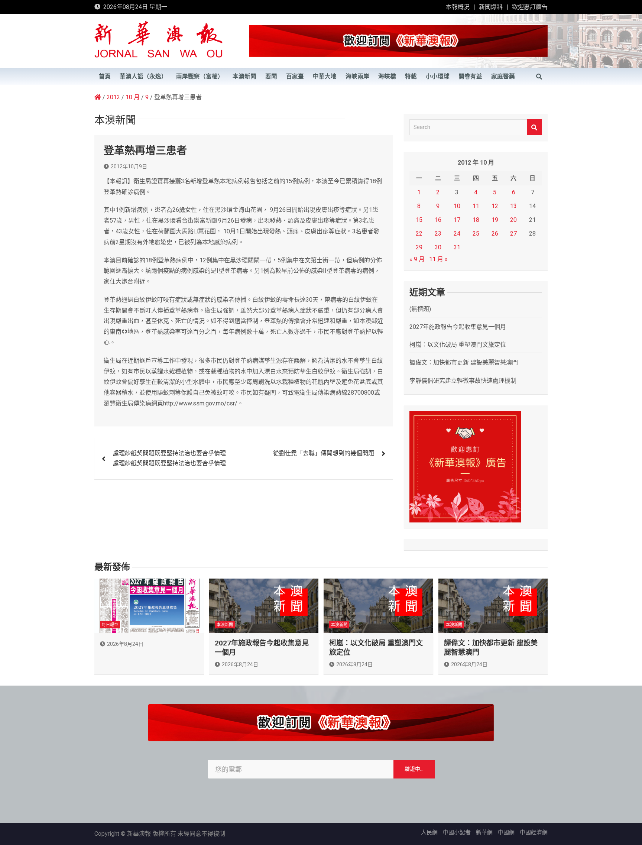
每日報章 (110, 624)
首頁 (105, 76)
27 (513, 233)
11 (476, 206)
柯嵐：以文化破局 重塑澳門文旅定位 (457, 344)
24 (457, 233)
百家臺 (295, 76)
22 (419, 233)
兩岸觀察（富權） (200, 76)
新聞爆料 (491, 6)
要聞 (271, 76)
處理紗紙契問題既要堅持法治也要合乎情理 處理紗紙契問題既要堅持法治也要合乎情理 (169, 458)
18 (476, 219)
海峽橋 (387, 76)
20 (513, 219)
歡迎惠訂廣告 (530, 6)
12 (495, 206)
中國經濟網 (534, 832)
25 (476, 233)
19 (495, 219)
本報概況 (458, 6)
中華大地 (325, 76)
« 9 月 (417, 259)
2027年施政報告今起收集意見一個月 (457, 326)
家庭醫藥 (503, 76)
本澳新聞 (244, 76)
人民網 (429, 832)
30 (438, 247)
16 (438, 219)
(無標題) (420, 309)
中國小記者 (457, 832)
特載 (411, 76)
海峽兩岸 (357, 76)
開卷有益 (470, 76)
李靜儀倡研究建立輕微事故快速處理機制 (462, 380)
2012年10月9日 (129, 166)
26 (495, 233)
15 (419, 219)
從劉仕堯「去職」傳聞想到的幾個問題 (323, 453)
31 (457, 247)
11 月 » (438, 259)
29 (419, 247)
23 (438, 233)
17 (457, 219)
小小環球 (438, 76)
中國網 (506, 832)
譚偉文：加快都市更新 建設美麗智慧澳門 (463, 362)
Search (534, 127)
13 (513, 206)
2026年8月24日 (125, 644)
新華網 (484, 832)
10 (457, 206)
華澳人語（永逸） (143, 76)
